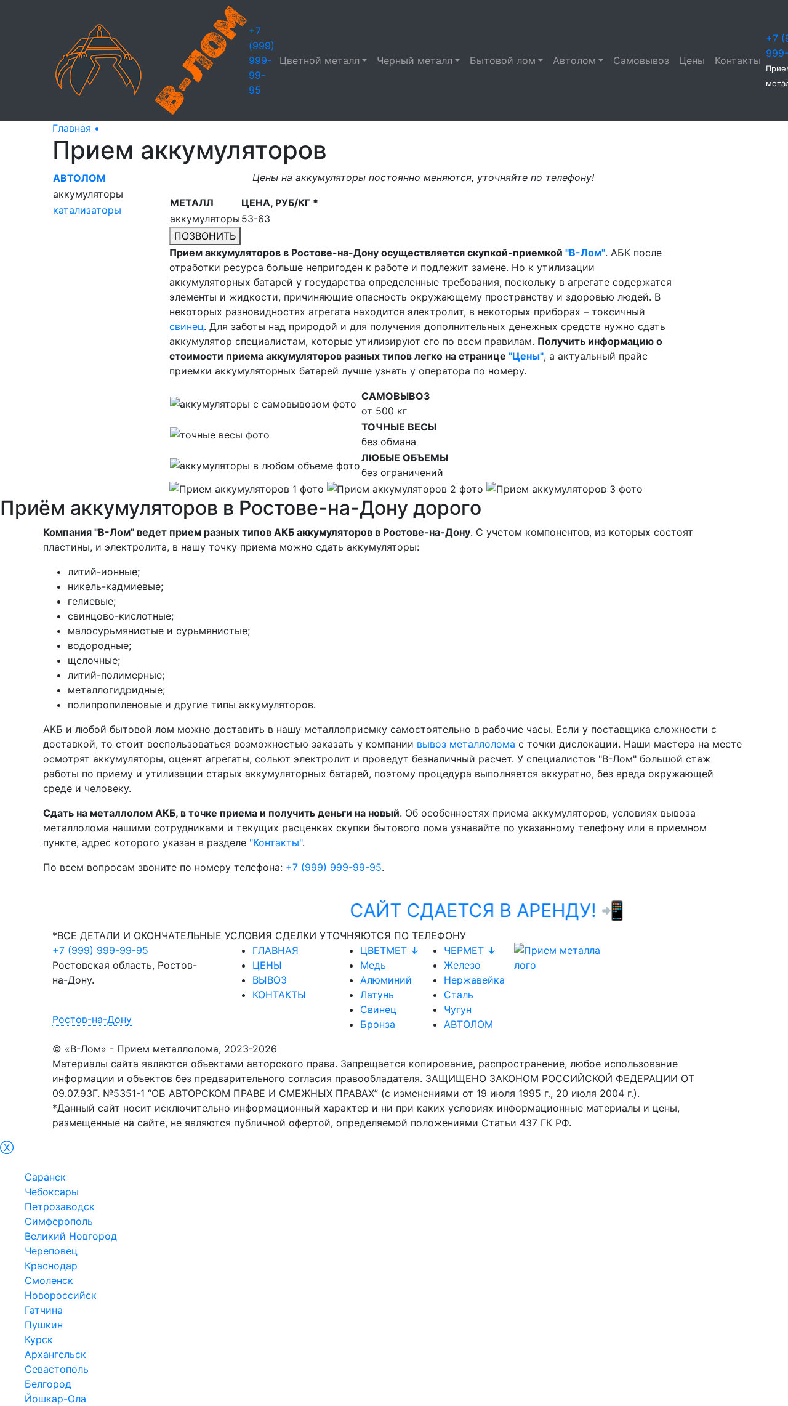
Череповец (51, 1251)
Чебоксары (52, 1192)
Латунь (377, 994)
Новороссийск (61, 1295)
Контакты (738, 60)
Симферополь (59, 1221)
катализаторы (87, 210)
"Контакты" (275, 842)
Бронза (377, 1024)
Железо (462, 965)
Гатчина (44, 1310)
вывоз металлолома (466, 744)
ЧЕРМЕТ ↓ (470, 950)
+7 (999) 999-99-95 (262, 60)
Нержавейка (474, 980)
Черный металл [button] (414, 60)
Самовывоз (641, 60)
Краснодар (51, 1265)
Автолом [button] (574, 60)
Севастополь (57, 1369)
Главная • (76, 128)
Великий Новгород (71, 1236)
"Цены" (526, 356)
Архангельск (55, 1354)
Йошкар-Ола (55, 1398)
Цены (692, 60)
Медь (373, 965)
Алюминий (386, 980)
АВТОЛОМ (468, 1024)
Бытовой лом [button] (503, 60)
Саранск (45, 1177)
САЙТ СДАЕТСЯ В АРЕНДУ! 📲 (519, 910)
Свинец (378, 1009)
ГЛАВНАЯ (275, 950)
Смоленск (49, 1280)
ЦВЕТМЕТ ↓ (389, 950)
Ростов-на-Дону (92, 1019)
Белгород (48, 1384)
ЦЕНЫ (267, 965)
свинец (186, 326)
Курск (39, 1339)
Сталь (458, 994)
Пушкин (44, 1325)
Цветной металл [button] (319, 60)
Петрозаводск (60, 1206)
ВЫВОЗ (269, 980)
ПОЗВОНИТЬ (205, 236)
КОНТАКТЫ (279, 994)
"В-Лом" (585, 252)
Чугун (458, 1009)
